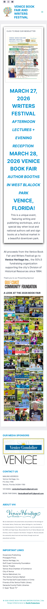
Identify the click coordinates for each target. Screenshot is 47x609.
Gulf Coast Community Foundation (16, 563)
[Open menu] (42, 12)
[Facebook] (4, 1)
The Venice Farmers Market (14, 577)
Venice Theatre (9, 566)
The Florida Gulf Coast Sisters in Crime (18, 580)
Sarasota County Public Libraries (16, 585)
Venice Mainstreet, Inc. (12, 574)
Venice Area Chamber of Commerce (17, 569)
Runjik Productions (33, 603)
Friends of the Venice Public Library (17, 582)
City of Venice (8, 571)
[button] (9, 300)
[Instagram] (8, 1)
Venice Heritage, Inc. (11, 560)
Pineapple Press (9, 558)
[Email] (12, 1)
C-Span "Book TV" (10, 588)
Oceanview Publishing (12, 555)
